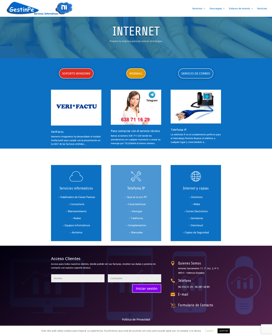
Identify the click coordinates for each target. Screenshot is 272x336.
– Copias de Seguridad (196, 232)
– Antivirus (76, 232)
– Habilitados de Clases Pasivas (76, 197)
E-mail (183, 294)
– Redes (76, 218)
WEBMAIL (136, 73)
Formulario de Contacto (195, 305)
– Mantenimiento (76, 211)
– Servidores (196, 218)
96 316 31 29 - (186, 287)
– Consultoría (76, 204)
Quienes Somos (189, 263)
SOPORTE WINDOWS (76, 73)
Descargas (216, 8)
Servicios (197, 8)
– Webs (196, 204)
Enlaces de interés (239, 8)
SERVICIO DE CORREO (195, 73)
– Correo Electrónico (196, 211)
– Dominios (196, 197)
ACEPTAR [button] (223, 330)
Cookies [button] (209, 330)
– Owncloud (196, 225)
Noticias (262, 8)
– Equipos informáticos (76, 225)
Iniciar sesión (146, 288)
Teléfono (184, 281)
